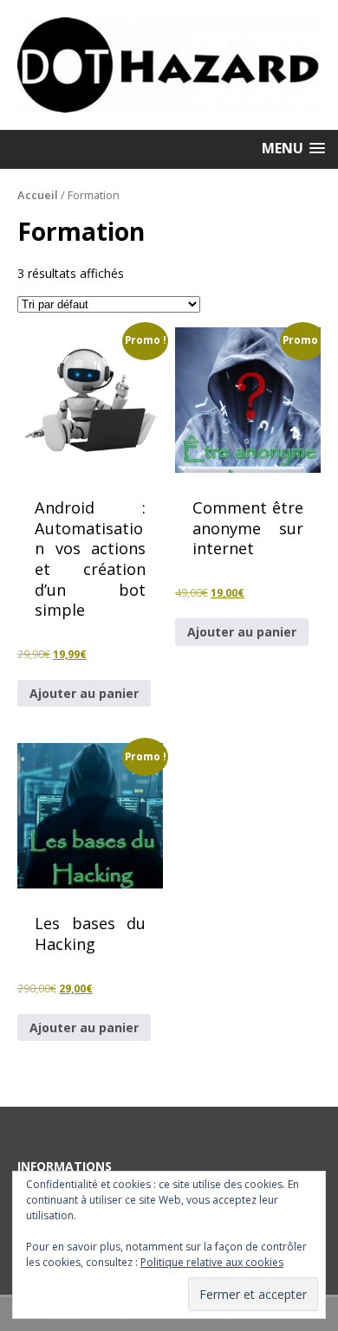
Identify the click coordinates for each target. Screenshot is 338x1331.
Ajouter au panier (84, 693)
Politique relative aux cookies (211, 1262)
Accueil (37, 195)
